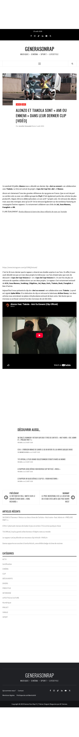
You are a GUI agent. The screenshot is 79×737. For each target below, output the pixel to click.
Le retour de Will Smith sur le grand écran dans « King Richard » (22, 497)
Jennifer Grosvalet (25, 126)
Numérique (6, 603)
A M (21, 442)
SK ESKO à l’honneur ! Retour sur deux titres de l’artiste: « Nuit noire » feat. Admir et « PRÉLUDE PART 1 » (47, 438)
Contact (21, 691)
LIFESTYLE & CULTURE (10, 598)
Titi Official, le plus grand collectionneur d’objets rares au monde (41, 459)
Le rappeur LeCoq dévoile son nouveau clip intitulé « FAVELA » (39, 469)
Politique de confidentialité (26, 695)
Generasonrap (39, 49)
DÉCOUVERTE (7, 578)
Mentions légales (8, 695)
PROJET (5, 607)
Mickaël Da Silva (24, 452)
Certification (7, 564)
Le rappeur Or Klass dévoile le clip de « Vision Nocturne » (38, 478)
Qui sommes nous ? (9, 691)
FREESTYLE (6, 588)
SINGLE (5, 612)
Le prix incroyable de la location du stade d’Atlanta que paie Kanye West (55, 497)
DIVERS (5, 583)
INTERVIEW (6, 593)
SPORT (5, 617)
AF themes (63, 704)
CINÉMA (5, 569)
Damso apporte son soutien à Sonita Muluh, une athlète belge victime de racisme (32, 543)
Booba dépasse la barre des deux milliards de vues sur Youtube (43, 211)
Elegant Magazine (50, 704)
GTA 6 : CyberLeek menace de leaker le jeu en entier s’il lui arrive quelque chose (45, 449)
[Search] (72, 63)
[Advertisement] (39, 14)
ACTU (18, 104)
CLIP (23, 104)
